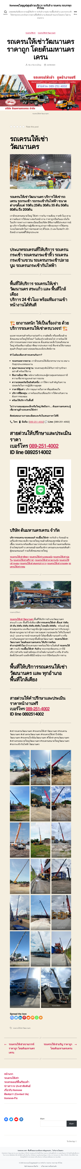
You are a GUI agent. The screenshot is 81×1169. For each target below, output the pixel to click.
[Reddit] (28, 1017)
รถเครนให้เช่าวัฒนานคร (46, 33)
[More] (41, 1017)
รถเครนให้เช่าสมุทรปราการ (33, 563)
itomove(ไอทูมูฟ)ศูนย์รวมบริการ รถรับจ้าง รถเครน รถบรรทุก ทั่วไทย (40, 6)
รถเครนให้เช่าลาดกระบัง (47, 560)
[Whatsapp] (36, 1017)
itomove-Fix (11, 1098)
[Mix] (32, 1017)
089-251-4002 (36, 421)
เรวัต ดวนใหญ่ (36, 65)
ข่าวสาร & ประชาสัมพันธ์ (17, 1086)
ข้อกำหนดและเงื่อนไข (31, 1166)
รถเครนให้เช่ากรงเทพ (57, 563)
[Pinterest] (24, 1017)
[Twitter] (16, 1017)
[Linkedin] (20, 1017)
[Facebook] (12, 1017)
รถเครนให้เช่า (31, 33)
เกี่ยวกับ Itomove (13, 1090)
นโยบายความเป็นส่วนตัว (49, 1166)
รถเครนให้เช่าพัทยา (19, 556)
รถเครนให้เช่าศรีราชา (23, 560)
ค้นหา (42, 1118)
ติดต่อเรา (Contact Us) (16, 1094)
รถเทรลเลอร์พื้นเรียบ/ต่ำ (16, 1082)
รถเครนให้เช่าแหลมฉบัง (41, 556)
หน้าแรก (8, 1074)
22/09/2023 (51, 65)
